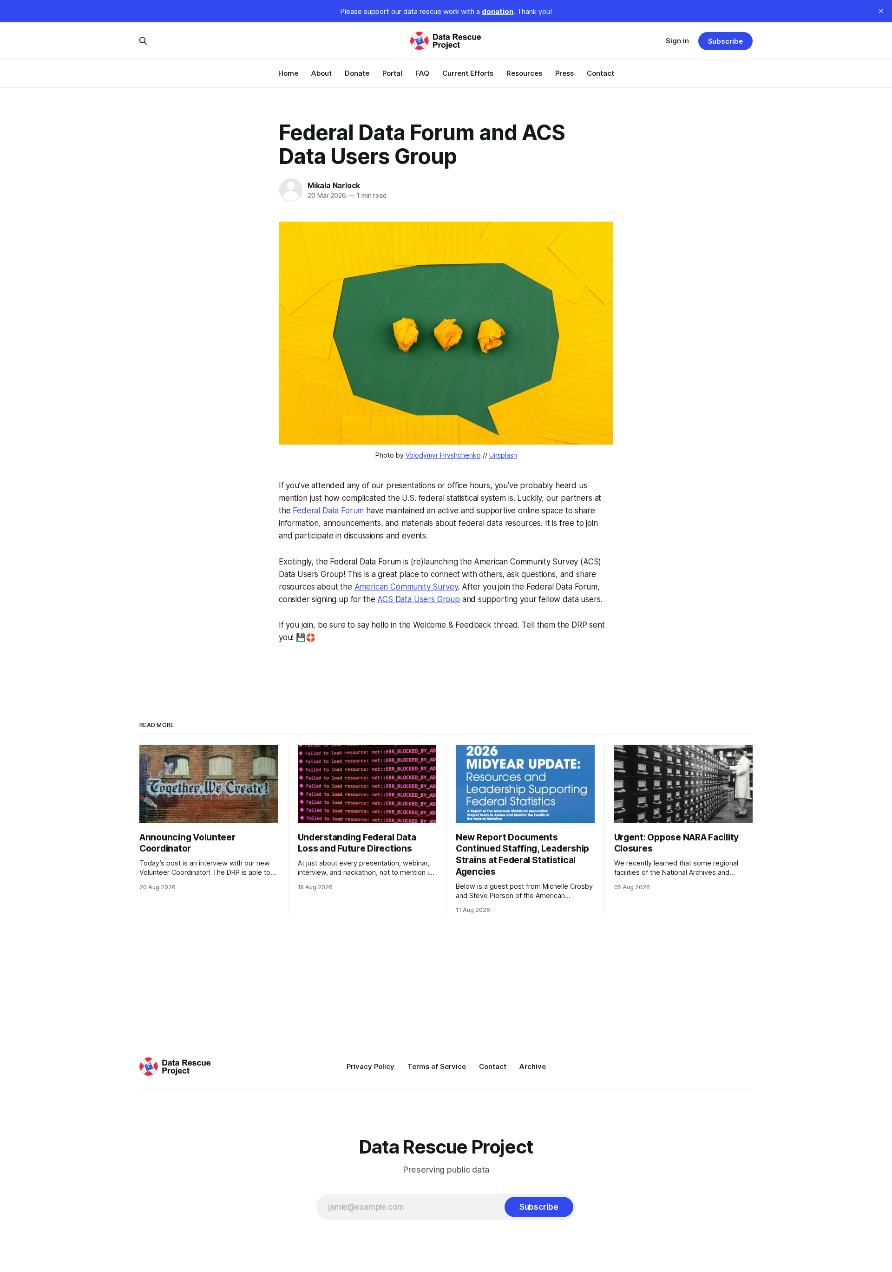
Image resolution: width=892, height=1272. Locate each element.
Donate (357, 73)
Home (288, 73)
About (321, 73)
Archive (532, 1066)
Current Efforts (467, 73)
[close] (880, 11)
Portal (392, 73)
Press (564, 73)
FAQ (422, 73)
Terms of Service (436, 1066)
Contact (600, 73)
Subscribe (725, 41)
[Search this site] (143, 40)
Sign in (677, 40)
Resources (524, 73)
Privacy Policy (370, 1066)
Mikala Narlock (334, 185)
